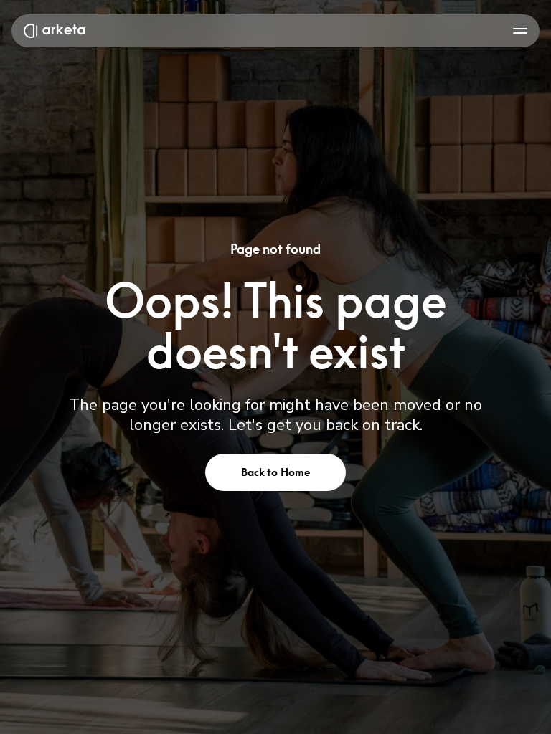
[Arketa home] (54, 31)
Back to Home (276, 472)
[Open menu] (520, 31)
